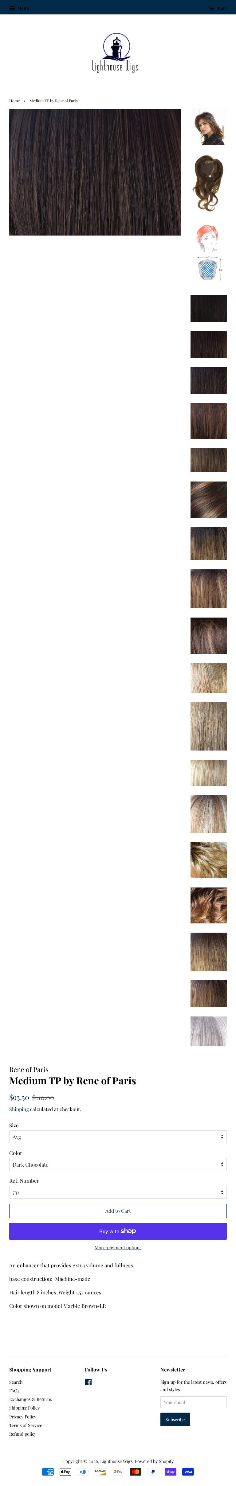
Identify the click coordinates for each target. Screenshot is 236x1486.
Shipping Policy (24, 1408)
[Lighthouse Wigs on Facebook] (88, 1383)
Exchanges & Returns (30, 1399)
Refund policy (22, 1434)
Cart (222, 8)
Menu (23, 8)
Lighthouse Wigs (116, 1461)
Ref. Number (24, 1180)
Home (14, 100)
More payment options (118, 1247)
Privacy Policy (22, 1417)
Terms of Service (25, 1425)
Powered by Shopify (154, 1461)
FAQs (14, 1390)
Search (15, 1382)
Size (14, 1125)
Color (15, 1152)
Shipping (19, 1109)
